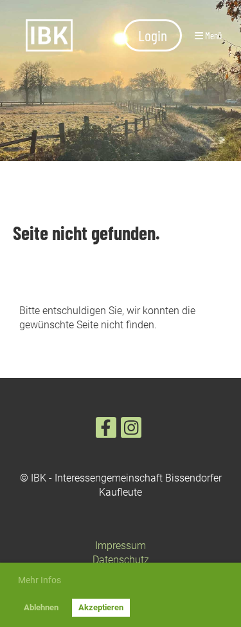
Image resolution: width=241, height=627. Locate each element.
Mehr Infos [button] (39, 580)
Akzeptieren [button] (100, 607)
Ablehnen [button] (41, 607)
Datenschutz (121, 560)
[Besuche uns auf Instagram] (131, 430)
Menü (212, 35)
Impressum (120, 545)
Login (152, 35)
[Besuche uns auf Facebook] (106, 430)
